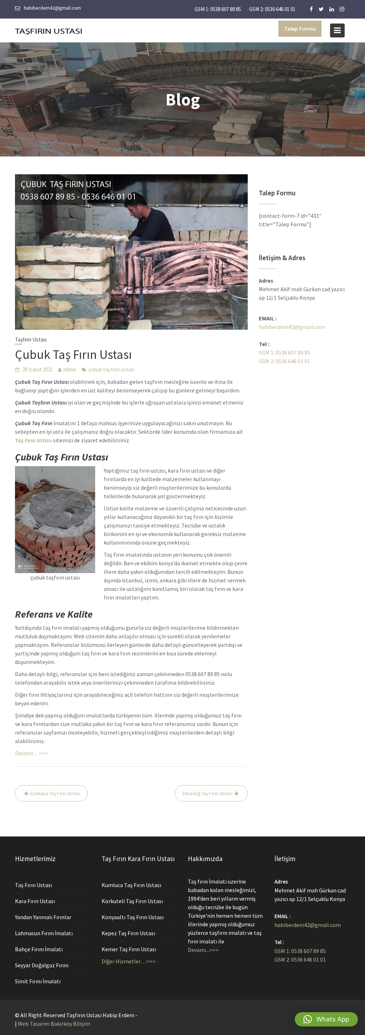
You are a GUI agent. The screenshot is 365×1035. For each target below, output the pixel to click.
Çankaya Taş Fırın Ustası (55, 793)
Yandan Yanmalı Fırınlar (43, 917)
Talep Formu (300, 28)
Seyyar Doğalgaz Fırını (41, 965)
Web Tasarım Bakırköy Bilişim (54, 1023)
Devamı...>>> (203, 949)
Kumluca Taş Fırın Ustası (131, 885)
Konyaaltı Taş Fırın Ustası (133, 917)
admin (69, 369)
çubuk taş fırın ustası (111, 369)
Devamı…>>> (31, 753)
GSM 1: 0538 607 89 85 (218, 9)
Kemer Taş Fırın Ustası (129, 949)
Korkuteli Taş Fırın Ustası (132, 901)
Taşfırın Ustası (31, 339)
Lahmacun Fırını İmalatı (44, 933)
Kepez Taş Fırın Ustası (128, 933)
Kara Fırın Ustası (35, 901)
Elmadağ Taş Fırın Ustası (207, 793)
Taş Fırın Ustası (33, 885)
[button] (326, 1019)
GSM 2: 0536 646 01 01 (272, 9)
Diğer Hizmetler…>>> (129, 961)
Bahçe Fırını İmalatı (39, 949)
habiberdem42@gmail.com (292, 326)
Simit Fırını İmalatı (38, 981)
